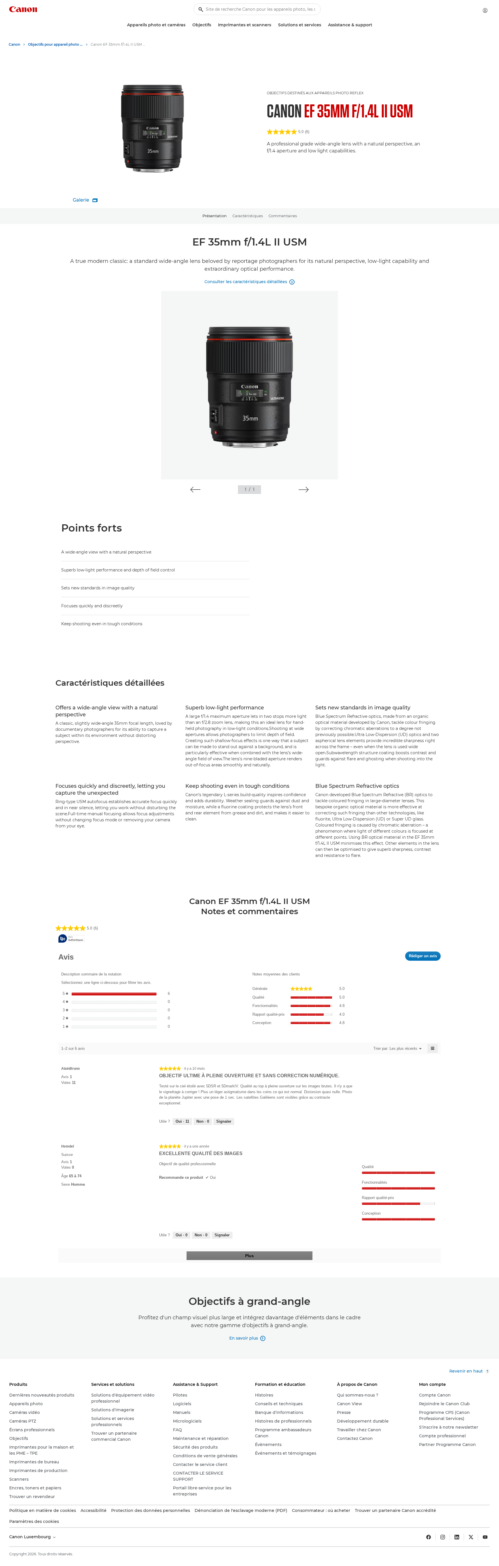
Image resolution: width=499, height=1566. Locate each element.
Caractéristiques (247, 215)
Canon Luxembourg (30, 1536)
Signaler (223, 1121)
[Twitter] (471, 1537)
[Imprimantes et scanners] (273, 25)
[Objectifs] (213, 25)
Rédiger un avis (425, 957)
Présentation (214, 215)
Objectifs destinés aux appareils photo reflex (315, 93)
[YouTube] (485, 1537)
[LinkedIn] (457, 1537)
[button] (195, 490)
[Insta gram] (442, 1537)
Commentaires (283, 215)
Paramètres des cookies (34, 1521)
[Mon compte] (485, 10)
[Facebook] (428, 1537)
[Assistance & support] (374, 25)
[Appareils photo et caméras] (187, 25)
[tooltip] (71, 939)
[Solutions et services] (323, 25)
